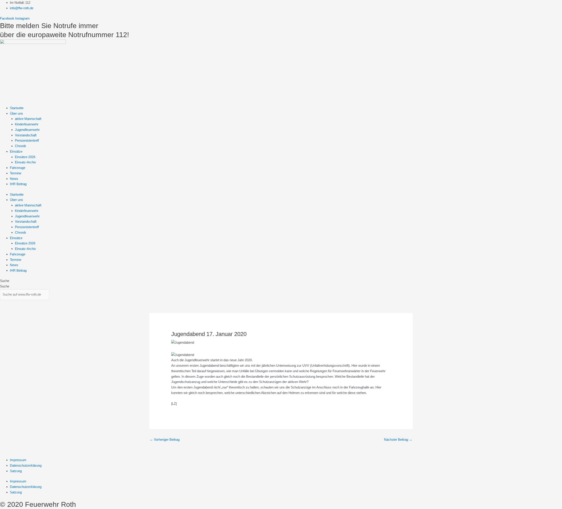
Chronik (20, 146)
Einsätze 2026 (25, 157)
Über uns (16, 113)
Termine (15, 173)
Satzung (16, 471)
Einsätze (16, 151)
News (14, 178)
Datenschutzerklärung (25, 465)
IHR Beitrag (18, 184)
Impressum (18, 460)
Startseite (16, 108)
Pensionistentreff (27, 140)
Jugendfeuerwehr (27, 130)
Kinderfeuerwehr (26, 124)
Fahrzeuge (17, 168)
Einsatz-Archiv (25, 162)
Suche (4, 281)
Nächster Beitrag (398, 439)
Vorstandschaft (25, 135)
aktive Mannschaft (28, 119)
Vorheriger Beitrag (165, 439)
